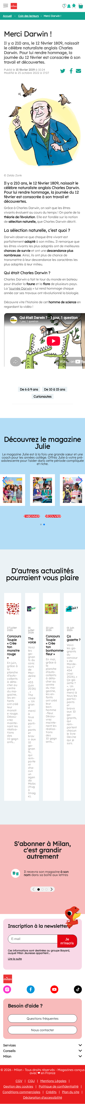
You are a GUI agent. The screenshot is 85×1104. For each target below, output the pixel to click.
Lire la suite (15, 959)
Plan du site (70, 1092)
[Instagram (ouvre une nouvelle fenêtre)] (7, 992)
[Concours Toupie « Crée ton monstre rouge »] (12, 609)
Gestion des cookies (18, 1087)
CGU (31, 1081)
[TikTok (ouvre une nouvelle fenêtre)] (78, 992)
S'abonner (32, 516)
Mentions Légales (53, 1081)
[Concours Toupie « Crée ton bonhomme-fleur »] (51, 609)
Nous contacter (42, 1030)
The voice (32, 640)
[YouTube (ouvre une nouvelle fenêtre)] (54, 992)
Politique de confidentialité (58, 1087)
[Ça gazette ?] (72, 609)
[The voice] (32, 609)
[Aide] (64, 6)
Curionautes (43, 396)
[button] (4, 480)
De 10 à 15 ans (54, 389)
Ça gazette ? (73, 638)
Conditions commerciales (21, 1092)
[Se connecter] (74, 6)
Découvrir (53, 516)
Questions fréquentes (43, 1019)
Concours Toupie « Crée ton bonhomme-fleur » (55, 645)
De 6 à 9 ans (29, 389)
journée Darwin (20, 288)
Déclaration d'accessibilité (42, 1098)
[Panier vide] (80, 6)
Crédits (51, 1092)
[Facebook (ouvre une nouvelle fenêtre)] (31, 992)
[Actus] (69, 6)
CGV (19, 1081)
